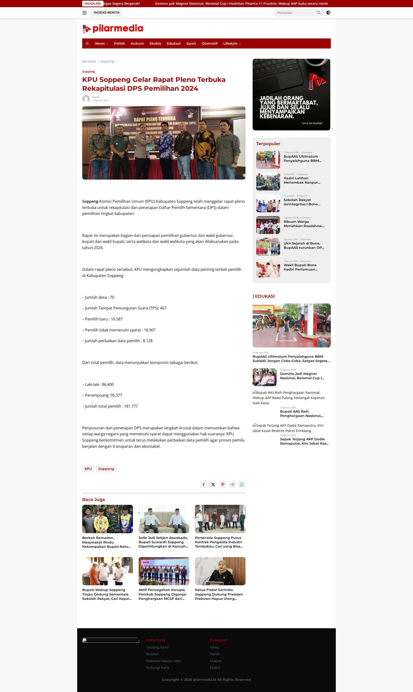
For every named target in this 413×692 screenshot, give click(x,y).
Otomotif (209, 43)
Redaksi (95, 97)
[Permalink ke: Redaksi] (86, 98)
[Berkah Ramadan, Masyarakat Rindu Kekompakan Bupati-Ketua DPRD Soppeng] (107, 519)
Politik (119, 43)
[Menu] (85, 13)
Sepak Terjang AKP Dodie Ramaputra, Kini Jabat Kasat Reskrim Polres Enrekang (305, 441)
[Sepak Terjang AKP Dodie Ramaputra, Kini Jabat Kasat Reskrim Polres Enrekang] (292, 428)
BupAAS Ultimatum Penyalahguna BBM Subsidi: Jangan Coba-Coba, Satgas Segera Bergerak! (303, 158)
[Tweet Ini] (213, 484)
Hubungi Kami (157, 667)
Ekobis (155, 43)
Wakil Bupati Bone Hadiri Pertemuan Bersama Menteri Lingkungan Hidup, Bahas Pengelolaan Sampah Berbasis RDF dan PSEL (303, 267)
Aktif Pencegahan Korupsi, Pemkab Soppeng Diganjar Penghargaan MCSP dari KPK (163, 594)
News (100, 43)
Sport (191, 43)
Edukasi (174, 43)
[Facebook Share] (203, 484)
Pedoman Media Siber (164, 661)
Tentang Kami (157, 647)
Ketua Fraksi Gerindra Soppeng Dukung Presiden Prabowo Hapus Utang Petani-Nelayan (219, 594)
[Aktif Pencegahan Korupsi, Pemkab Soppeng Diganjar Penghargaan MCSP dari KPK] (164, 571)
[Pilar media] (112, 28)
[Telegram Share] (232, 484)
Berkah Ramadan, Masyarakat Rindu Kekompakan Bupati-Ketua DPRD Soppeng (106, 542)
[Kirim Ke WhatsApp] (241, 484)
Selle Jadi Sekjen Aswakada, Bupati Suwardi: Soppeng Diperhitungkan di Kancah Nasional (163, 542)
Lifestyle (230, 43)
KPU (88, 469)
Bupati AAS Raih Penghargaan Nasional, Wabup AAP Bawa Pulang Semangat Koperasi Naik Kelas (303, 413)
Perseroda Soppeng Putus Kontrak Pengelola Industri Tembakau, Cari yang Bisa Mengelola (218, 542)
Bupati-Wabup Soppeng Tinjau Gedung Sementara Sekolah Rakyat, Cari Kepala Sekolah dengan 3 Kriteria (106, 594)
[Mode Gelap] (328, 13)
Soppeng (88, 71)
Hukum (137, 43)
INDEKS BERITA (107, 12)
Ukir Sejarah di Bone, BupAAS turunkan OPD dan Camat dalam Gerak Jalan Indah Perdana (305, 245)
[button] (319, 12)
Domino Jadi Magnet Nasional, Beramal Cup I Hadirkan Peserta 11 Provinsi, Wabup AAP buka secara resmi (204, 3)
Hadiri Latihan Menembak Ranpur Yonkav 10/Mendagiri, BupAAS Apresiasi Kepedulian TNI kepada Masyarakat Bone (304, 180)
